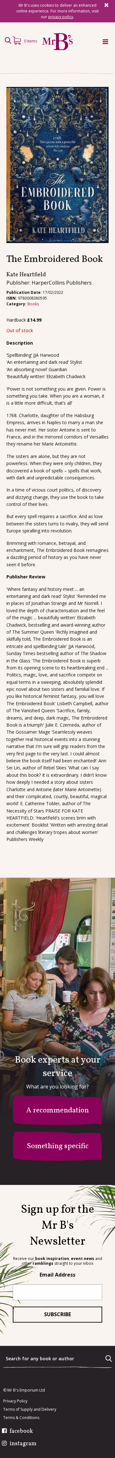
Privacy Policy (15, 1401)
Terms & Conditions (21, 1418)
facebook (21, 1431)
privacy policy (60, 16)
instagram (23, 1444)
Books (33, 304)
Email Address (57, 1274)
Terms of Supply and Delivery (29, 1409)
